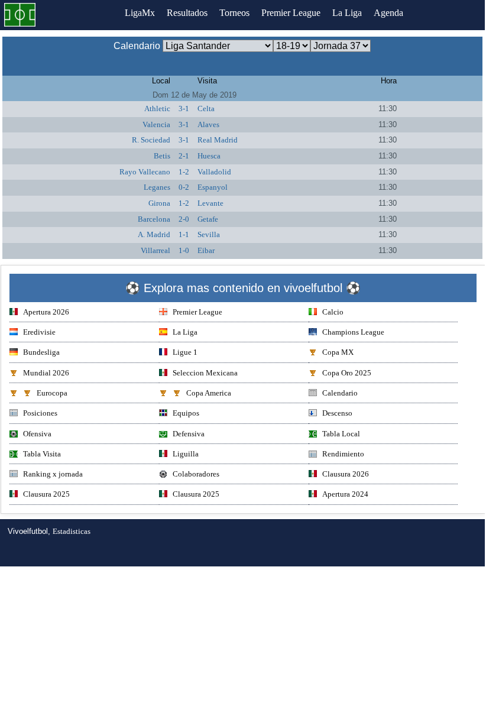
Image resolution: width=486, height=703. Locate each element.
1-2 (184, 171)
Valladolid (214, 171)
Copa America (208, 392)
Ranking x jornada (53, 473)
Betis (162, 155)
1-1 (184, 234)
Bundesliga (41, 352)
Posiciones (40, 413)
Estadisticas (71, 531)
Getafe (207, 219)
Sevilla (208, 234)
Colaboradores (196, 473)
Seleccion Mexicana (205, 372)
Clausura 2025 (46, 494)
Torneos (234, 13)
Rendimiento (343, 453)
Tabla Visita (42, 453)
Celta (206, 108)
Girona (159, 203)
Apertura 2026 (46, 311)
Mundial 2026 (46, 372)
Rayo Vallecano (144, 171)
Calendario (340, 392)
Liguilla (186, 453)
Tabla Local (341, 433)
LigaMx (140, 13)
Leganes (157, 187)
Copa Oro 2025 (346, 372)
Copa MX (338, 352)
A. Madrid (154, 234)
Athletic (157, 108)
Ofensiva (37, 433)
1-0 (184, 250)
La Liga (347, 13)
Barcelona (154, 219)
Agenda (388, 13)
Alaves (208, 124)
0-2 (184, 187)
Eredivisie (39, 332)
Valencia (156, 124)
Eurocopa (52, 392)
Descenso (337, 413)
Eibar (206, 250)
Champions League (353, 332)
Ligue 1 (185, 352)
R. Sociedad (151, 139)
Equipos (186, 413)
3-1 (184, 108)
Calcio (333, 311)
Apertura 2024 (345, 494)
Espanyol (212, 187)
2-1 (184, 155)
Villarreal (155, 250)
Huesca (209, 155)
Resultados (187, 13)
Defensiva (189, 433)
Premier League (290, 13)
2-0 (184, 219)
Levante (210, 203)
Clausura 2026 (345, 473)
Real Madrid (217, 139)
